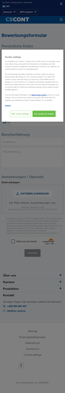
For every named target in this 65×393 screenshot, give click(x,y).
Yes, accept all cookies (44, 114)
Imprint (8, 105)
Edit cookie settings (20, 114)
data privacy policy (39, 95)
